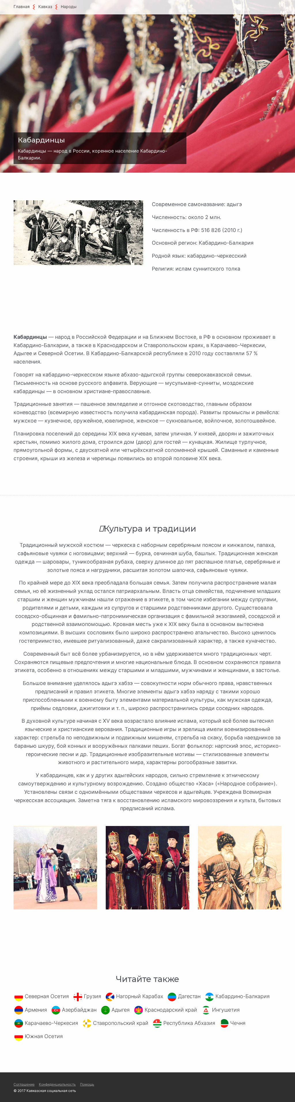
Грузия (92, 996)
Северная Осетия (47, 996)
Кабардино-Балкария (242, 996)
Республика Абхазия (189, 1023)
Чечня (237, 1023)
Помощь (87, 1084)
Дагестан (189, 996)
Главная (22, 6)
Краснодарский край (171, 1010)
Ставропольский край (120, 1023)
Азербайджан (79, 1010)
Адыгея (120, 1010)
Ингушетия (226, 1010)
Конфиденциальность (57, 1084)
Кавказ (45, 6)
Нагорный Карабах (139, 996)
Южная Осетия (44, 1036)
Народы (69, 6)
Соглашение (24, 1084)
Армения (36, 1010)
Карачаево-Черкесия (51, 1023)
